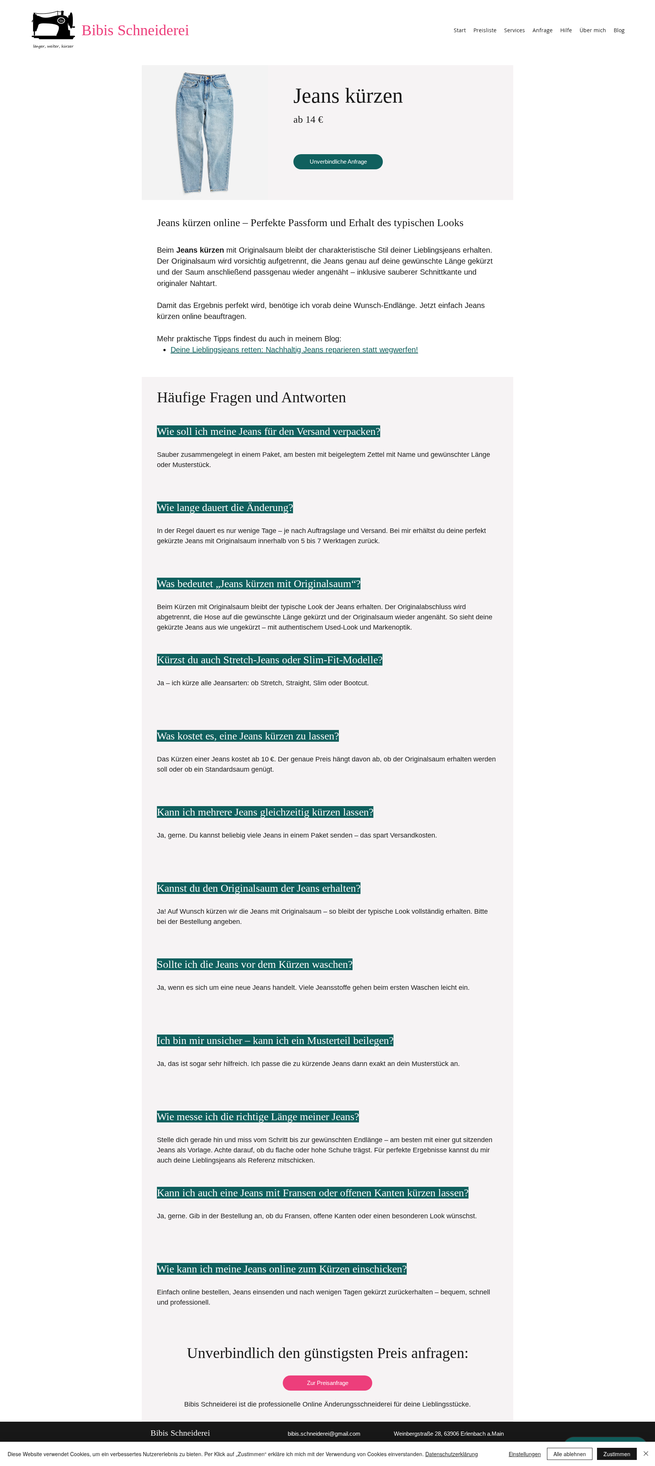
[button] (514, 30)
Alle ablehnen (569, 1454)
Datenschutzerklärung (451, 1454)
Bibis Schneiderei (135, 30)
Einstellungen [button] (525, 1454)
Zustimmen (616, 1454)
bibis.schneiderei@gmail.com (324, 1433)
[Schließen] (645, 1454)
